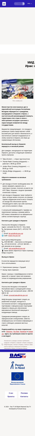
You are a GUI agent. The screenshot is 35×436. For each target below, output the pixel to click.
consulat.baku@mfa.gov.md (18, 295)
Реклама (24, 393)
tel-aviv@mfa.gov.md (16, 233)
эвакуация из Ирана (9, 348)
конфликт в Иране (21, 342)
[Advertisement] (17, 26)
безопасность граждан (10, 340)
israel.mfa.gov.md (14, 235)
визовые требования (23, 340)
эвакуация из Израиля (20, 346)
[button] (4, 4)
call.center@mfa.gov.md (17, 248)
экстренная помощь (21, 348)
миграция (29, 342)
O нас (11, 393)
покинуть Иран (28, 344)
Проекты (10, 396)
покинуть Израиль (18, 344)
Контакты (24, 396)
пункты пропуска (9, 346)
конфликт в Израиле (10, 342)
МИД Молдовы (8, 344)
